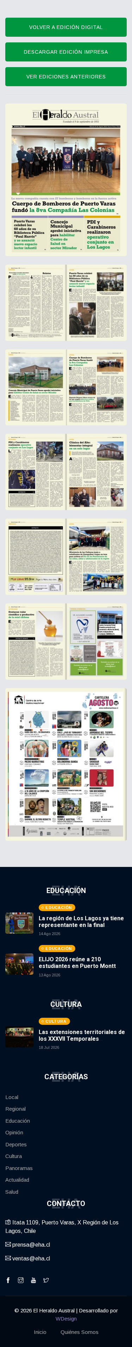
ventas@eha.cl (30, 1259)
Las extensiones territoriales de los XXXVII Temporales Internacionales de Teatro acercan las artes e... (82, 1042)
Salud (11, 1192)
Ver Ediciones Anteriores (66, 76)
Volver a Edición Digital (66, 27)
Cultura (13, 1156)
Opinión (14, 1132)
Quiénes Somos (80, 1332)
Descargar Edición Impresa (66, 52)
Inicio (40, 1332)
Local (11, 1097)
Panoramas (19, 1168)
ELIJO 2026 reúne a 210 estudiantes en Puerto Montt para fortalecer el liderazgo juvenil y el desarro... (77, 969)
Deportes (16, 1144)
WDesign (66, 1319)
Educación (17, 1121)
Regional (15, 1109)
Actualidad (17, 1180)
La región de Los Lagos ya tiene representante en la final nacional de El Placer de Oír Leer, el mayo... (83, 928)
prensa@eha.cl (30, 1245)
